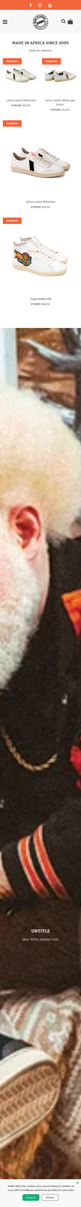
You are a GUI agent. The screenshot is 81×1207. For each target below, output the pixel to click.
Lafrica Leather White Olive (21, 100)
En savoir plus (66, 1190)
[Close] (77, 1183)
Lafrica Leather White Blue (40, 202)
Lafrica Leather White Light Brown (60, 102)
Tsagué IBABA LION (40, 299)
